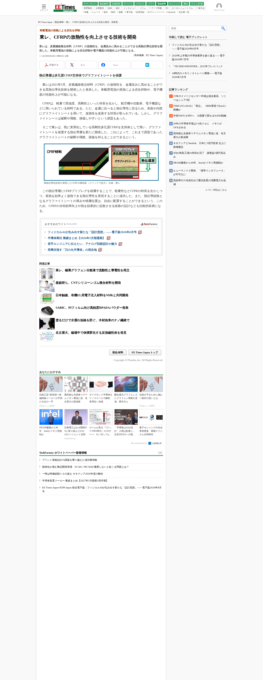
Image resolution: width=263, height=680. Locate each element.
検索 (223, 28)
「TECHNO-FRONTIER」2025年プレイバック (197, 66)
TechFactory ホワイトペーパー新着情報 (63, 452)
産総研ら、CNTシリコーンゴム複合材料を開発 (88, 282)
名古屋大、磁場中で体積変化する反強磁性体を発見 (91, 332)
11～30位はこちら (217, 190)
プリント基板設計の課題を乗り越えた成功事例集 (69, 459)
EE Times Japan (45, 22)
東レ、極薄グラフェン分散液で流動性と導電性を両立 (93, 270)
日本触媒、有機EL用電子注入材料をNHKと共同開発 (92, 295)
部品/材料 (59, 22)
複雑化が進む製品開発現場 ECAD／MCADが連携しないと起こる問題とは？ (85, 466)
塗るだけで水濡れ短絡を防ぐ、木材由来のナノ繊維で (93, 320)
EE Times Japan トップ (145, 352)
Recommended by (139, 443)
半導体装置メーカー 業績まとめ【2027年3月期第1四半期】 (75, 480)
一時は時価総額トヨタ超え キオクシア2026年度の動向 (72, 473)
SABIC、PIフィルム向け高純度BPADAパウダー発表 (92, 307)
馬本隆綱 (139, 55)
